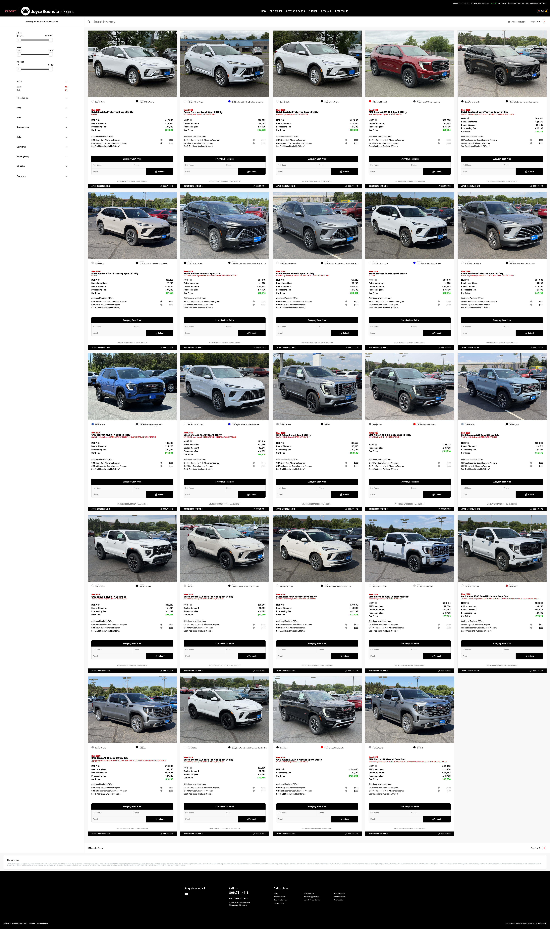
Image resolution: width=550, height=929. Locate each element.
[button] (174, 63)
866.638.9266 (480, 3)
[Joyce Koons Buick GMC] (47, 11)
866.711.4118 (461, 3)
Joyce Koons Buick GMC (100, 186)
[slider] (19, 40)
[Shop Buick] (10, 11)
